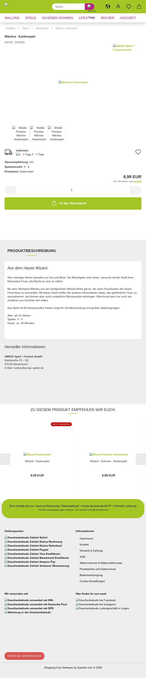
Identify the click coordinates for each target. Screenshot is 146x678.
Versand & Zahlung (91, 550)
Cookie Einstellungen (92, 581)
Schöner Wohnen (57, 18)
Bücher (107, 18)
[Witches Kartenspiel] (73, 81)
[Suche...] (89, 6)
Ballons (12, 18)
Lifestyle (87, 18)
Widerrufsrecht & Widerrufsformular (101, 562)
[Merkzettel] (128, 6)
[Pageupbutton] (135, 672)
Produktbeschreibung (31, 251)
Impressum (86, 538)
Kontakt (84, 544)
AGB (82, 556)
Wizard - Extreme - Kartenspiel (108, 461)
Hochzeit (128, 18)
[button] (107, 6)
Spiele (30, 18)
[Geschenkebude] (23, 6)
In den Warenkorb (73, 203)
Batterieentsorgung (91, 575)
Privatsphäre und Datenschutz (98, 569)
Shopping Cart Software (58, 667)
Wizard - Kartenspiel (37, 461)
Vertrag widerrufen (24, 655)
